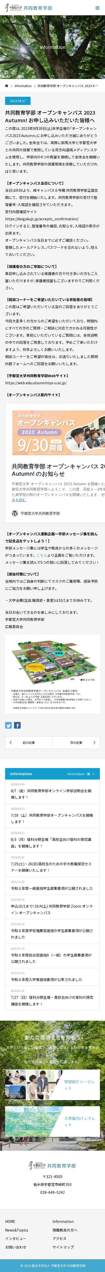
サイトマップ (63, 1247)
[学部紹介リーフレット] (52, 1071)
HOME (10, 1221)
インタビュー (16, 1238)
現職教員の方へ (64, 1230)
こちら (41, 555)
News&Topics (16, 1230)
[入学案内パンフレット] (52, 1107)
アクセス (59, 1238)
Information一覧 (78, 774)
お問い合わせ (16, 1247)
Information (63, 1221)
